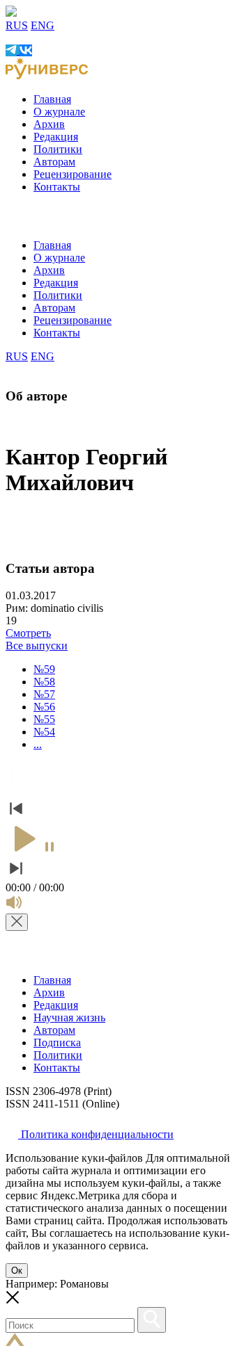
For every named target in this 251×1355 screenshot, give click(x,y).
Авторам (54, 162)
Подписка (57, 1042)
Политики (57, 149)
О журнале (59, 111)
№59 (44, 669)
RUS (17, 25)
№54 (44, 732)
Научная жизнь (69, 1017)
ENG (42, 25)
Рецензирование (72, 174)
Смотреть (28, 633)
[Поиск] (151, 1320)
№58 (44, 682)
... (37, 744)
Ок (16, 1270)
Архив (49, 124)
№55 (44, 719)
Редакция (55, 137)
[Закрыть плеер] (17, 922)
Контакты (56, 187)
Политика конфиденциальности (96, 1134)
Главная (52, 99)
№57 (44, 694)
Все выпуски (37, 645)
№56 (44, 707)
